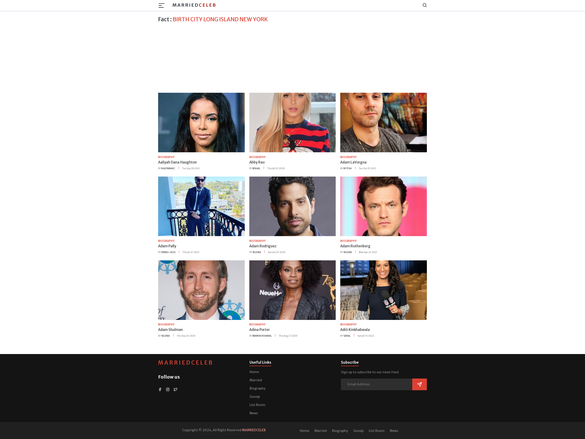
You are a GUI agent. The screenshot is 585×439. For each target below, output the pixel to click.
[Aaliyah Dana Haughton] (201, 122)
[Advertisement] (292, 57)
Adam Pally (167, 246)
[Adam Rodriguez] (292, 206)
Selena (257, 252)
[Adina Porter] (292, 289)
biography (166, 157)
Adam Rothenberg (355, 246)
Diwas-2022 (168, 252)
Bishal (256, 168)
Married (194, 5)
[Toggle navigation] (163, 5)
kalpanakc (168, 168)
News (254, 413)
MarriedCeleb (185, 362)
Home (254, 372)
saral (347, 335)
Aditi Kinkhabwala (355, 329)
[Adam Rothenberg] (383, 206)
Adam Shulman (170, 329)
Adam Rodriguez (263, 246)
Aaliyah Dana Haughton (177, 162)
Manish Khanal (262, 335)
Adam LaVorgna (353, 162)
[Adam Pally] (201, 206)
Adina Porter (259, 329)
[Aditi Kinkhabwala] (383, 289)
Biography (258, 388)
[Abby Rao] (292, 122)
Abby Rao (257, 162)
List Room (257, 405)
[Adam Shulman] (201, 289)
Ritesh (347, 168)
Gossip (255, 397)
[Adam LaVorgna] (383, 122)
